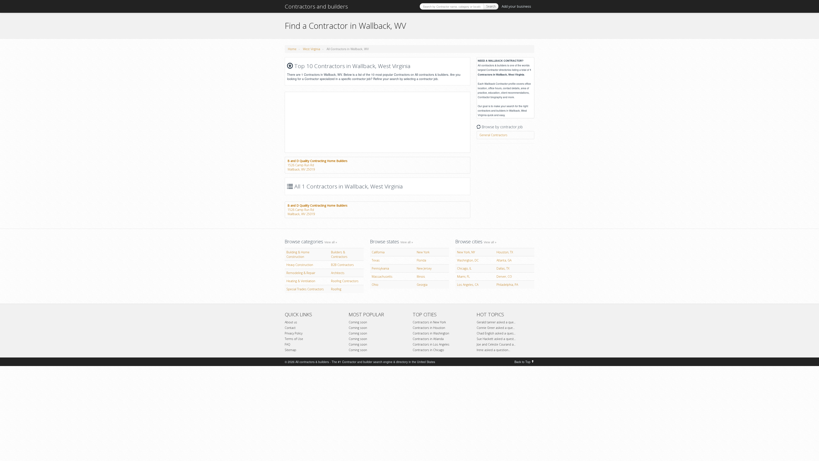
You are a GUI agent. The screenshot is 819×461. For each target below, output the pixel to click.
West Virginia (311, 49)
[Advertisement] (321, 122)
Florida (421, 260)
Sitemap (290, 350)
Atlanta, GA (504, 260)
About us (291, 322)
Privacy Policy (293, 333)
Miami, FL (463, 276)
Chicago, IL (464, 268)
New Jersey (424, 268)
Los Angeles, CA (467, 285)
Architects (337, 273)
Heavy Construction (299, 265)
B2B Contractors (342, 265)
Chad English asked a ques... (496, 333)
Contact (290, 328)
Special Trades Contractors (305, 289)
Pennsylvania (380, 268)
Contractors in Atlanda (428, 339)
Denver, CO (504, 276)
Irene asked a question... (493, 350)
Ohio (375, 285)
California (378, 252)
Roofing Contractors (345, 281)
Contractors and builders (316, 6)
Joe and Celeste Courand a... (496, 344)
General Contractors (493, 135)
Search (491, 6)
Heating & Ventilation (300, 281)
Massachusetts (382, 276)
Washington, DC (468, 260)
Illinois (421, 276)
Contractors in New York (429, 322)
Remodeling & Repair (300, 273)
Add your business (516, 6)
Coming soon (358, 322)
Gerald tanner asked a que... (496, 322)
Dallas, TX (503, 268)
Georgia (422, 285)
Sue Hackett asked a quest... (496, 339)
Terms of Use (294, 339)
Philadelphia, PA (507, 285)
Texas (376, 260)
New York (423, 252)
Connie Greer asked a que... (496, 328)
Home (292, 49)
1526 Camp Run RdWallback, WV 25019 (317, 165)
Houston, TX (505, 252)
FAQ (287, 344)
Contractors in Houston (429, 328)
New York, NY (466, 252)
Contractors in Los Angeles (431, 344)
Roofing (336, 289)
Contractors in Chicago (428, 350)
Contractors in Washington (431, 333)
